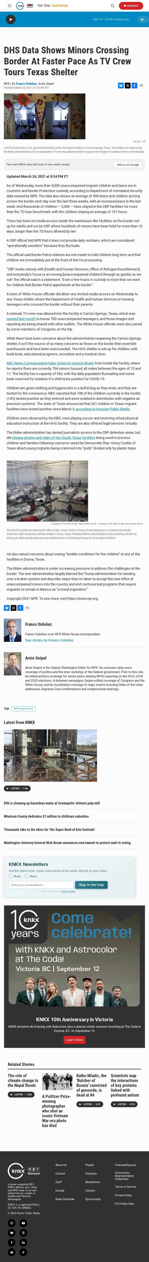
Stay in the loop (91, 885)
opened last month (21, 319)
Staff (58, 1182)
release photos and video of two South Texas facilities (53, 438)
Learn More (74, 1040)
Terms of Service (125, 1186)
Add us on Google (128, 164)
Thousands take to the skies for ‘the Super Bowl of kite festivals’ (49, 829)
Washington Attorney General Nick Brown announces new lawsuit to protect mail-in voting (67, 843)
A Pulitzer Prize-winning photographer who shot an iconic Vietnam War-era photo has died (56, 1111)
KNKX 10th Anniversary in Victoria (74, 1019)
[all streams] (143, 19)
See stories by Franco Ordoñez (49, 640)
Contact (60, 1173)
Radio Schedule (64, 1199)
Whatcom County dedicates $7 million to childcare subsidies (46, 816)
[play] (11, 19)
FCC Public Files (124, 1203)
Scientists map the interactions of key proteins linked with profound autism (125, 1085)
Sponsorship (93, 1199)
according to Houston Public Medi (102, 409)
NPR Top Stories (23, 708)
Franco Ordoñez (26, 84)
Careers (90, 1190)
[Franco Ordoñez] (12, 630)
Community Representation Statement (124, 1176)
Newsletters (92, 1182)
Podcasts (91, 1173)
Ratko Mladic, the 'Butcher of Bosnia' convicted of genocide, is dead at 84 (91, 1085)
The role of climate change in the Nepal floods (23, 1080)
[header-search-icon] (112, 6)
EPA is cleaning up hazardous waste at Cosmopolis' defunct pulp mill (52, 803)
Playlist (89, 1165)
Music (17, 876)
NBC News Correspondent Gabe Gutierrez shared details (50, 363)
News (33, 876)
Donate (132, 5)
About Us (61, 1165)
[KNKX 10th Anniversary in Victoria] (74, 958)
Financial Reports (125, 1165)
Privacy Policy (68, 891)
